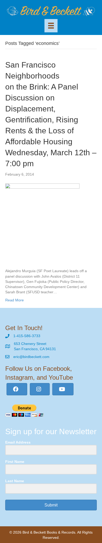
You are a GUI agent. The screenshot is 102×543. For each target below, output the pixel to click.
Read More (14, 300)
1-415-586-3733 (26, 336)
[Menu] (51, 25)
